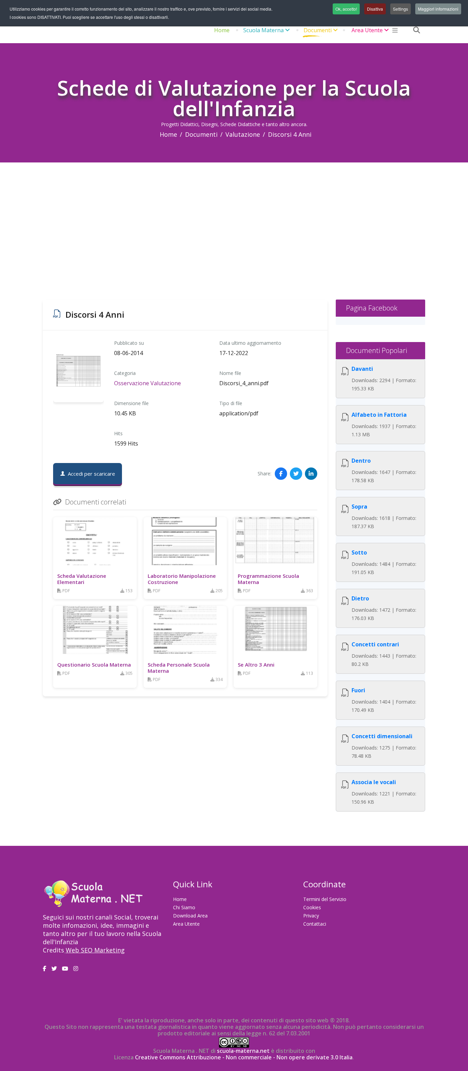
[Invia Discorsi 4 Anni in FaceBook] (281, 473)
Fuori (358, 690)
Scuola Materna (263, 30)
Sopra (359, 506)
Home (222, 30)
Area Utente (367, 30)
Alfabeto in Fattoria (379, 414)
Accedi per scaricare (91, 473)
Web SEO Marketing (95, 950)
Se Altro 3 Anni (256, 664)
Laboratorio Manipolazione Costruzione (182, 578)
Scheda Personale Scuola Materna (179, 667)
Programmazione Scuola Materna (268, 578)
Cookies (312, 907)
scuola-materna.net (242, 1051)
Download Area (190, 915)
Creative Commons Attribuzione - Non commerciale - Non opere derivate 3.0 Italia (244, 1057)
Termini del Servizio (324, 899)
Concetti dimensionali (382, 736)
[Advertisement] (234, 214)
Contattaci (314, 924)
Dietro (360, 598)
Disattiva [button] (375, 9)
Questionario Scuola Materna (94, 664)
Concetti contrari (375, 644)
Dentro (361, 460)
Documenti (318, 30)
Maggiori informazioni (438, 9)
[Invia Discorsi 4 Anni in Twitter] (296, 473)
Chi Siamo (184, 907)
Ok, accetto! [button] (346, 9)
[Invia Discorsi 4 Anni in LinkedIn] (311, 473)
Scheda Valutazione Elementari (81, 578)
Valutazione (242, 134)
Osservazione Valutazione (147, 383)
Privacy (311, 915)
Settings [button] (400, 9)
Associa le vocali (374, 782)
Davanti (362, 369)
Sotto (359, 552)
